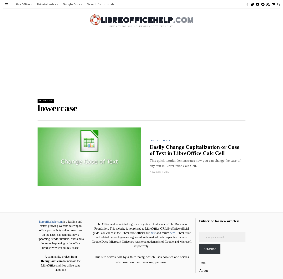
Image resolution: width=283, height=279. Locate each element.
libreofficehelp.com (51, 221)
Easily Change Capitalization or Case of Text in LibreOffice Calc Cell (194, 150)
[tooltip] (247, 4)
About (203, 270)
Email (203, 263)
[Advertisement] (141, 62)
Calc (152, 140)
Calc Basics (163, 140)
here (153, 233)
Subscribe (210, 249)
